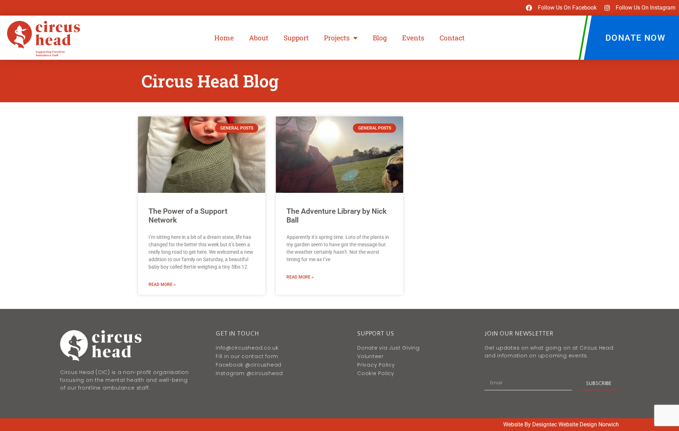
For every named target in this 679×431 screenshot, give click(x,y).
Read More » (162, 284)
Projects (337, 37)
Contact (452, 37)
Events (413, 37)
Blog (380, 37)
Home (224, 37)
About (258, 37)
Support (296, 37)
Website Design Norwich (588, 424)
